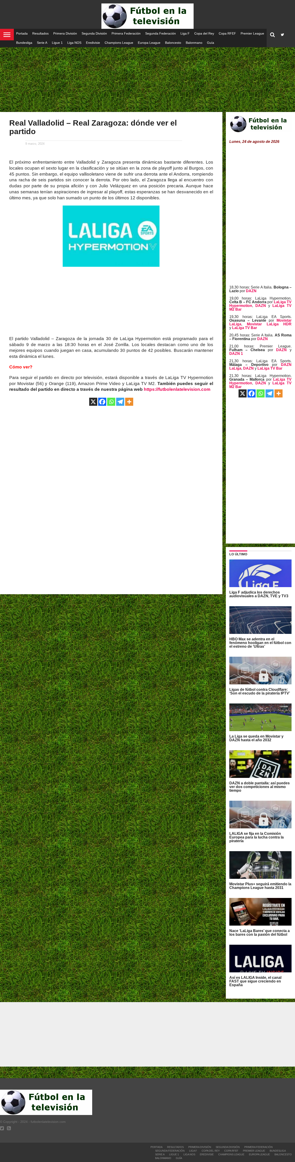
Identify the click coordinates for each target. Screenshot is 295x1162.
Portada (22, 33)
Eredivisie (93, 42)
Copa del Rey (204, 33)
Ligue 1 (57, 42)
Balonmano (194, 42)
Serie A (42, 42)
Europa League (149, 42)
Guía (210, 42)
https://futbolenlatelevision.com (177, 389)
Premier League (252, 33)
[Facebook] (102, 402)
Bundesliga (24, 42)
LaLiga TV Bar (244, 328)
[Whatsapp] (111, 402)
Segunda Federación (160, 33)
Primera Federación (126, 33)
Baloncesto (173, 42)
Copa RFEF (227, 33)
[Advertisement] (147, 76)
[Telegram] (120, 402)
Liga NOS (74, 42)
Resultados (40, 33)
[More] (129, 402)
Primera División (65, 33)
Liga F (185, 33)
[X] (93, 402)
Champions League (119, 42)
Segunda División (94, 33)
